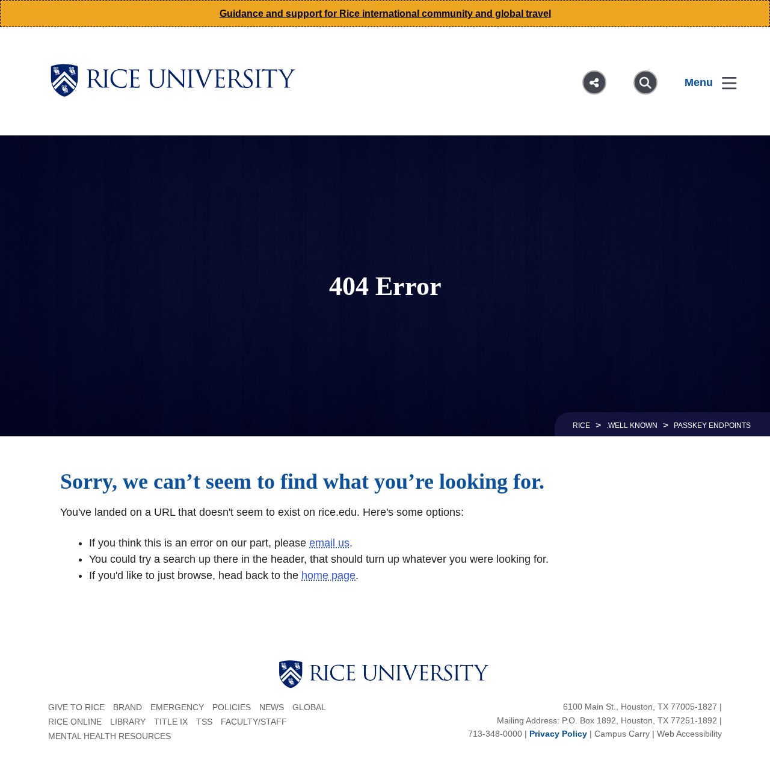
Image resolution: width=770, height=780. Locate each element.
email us (329, 543)
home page (328, 575)
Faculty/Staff (254, 721)
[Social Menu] (594, 82)
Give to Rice (76, 707)
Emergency (177, 707)
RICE (581, 425)
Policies (231, 707)
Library (128, 721)
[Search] (645, 82)
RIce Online (75, 721)
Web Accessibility (689, 733)
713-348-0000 (495, 733)
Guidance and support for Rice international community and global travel (385, 13)
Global (309, 707)
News (271, 707)
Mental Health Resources (109, 736)
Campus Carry (622, 733)
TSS (204, 721)
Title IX (171, 721)
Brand (127, 707)
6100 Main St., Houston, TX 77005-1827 (640, 706)
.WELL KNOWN (632, 425)
